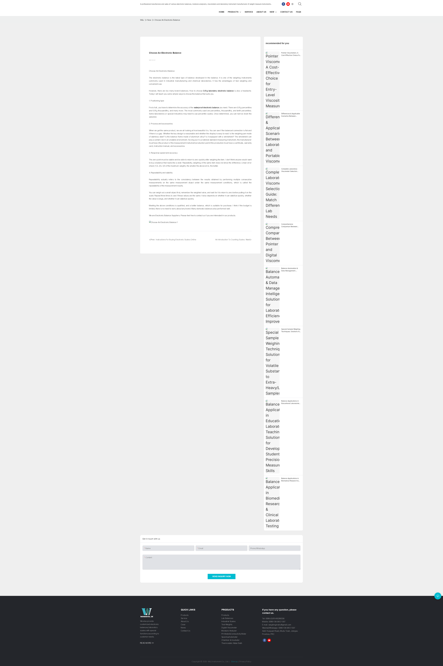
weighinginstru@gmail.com (279, 625)
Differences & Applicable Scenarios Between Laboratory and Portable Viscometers (290, 115)
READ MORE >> (147, 643)
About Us (185, 621)
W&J (142, 20)
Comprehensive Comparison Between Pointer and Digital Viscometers (289, 225)
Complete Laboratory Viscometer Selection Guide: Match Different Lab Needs (289, 170)
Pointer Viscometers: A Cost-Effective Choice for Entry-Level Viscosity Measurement (290, 54)
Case (183, 624)
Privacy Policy (245, 661)
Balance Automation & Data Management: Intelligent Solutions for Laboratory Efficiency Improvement (289, 269)
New (149, 20)
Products (185, 615)
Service (184, 618)
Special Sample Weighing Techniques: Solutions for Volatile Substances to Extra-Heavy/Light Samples (290, 330)
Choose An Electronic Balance (167, 20)
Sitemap (234, 661)
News (183, 627)
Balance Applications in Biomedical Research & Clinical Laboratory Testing (290, 479)
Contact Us (185, 631)
